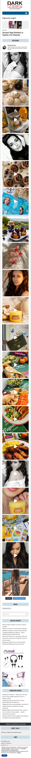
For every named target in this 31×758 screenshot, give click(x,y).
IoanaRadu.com (5, 741)
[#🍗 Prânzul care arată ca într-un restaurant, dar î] (15, 446)
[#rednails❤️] (15, 256)
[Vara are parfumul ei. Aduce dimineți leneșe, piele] (15, 120)
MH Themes (23, 724)
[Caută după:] (15, 614)
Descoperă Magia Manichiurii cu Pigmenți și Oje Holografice (12, 33)
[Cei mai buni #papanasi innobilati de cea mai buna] (15, 228)
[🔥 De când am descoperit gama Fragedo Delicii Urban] (15, 392)
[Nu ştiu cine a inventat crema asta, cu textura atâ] (15, 501)
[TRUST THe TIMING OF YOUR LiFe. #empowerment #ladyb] (15, 65)
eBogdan (4, 700)
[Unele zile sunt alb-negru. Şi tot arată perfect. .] (15, 473)
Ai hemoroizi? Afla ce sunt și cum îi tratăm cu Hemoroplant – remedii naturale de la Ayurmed (14, 712)
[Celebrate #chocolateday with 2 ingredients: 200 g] (15, 174)
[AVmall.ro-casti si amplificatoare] (13, 667)
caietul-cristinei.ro (6, 743)
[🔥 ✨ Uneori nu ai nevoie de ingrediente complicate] (15, 365)
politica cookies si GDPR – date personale (13, 749)
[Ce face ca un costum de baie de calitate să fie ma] (15, 582)
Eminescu (5, 716)
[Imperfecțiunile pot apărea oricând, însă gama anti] (15, 201)
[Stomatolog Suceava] (13, 685)
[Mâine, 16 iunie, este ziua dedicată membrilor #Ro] (15, 337)
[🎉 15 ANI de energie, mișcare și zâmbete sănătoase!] (15, 528)
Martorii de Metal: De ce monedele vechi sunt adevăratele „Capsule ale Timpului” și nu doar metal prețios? (14, 638)
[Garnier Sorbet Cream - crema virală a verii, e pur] (15, 310)
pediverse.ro (4, 745)
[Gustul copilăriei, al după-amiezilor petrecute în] (15, 92)
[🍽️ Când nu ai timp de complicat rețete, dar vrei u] (15, 419)
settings (19, 752)
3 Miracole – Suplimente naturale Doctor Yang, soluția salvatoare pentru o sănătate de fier (14, 696)
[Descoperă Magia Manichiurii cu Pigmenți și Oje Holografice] (15, 27)
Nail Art (4, 30)
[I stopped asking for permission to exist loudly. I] (15, 555)
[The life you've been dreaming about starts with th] (15, 147)
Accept (4, 755)
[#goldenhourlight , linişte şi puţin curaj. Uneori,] (15, 283)
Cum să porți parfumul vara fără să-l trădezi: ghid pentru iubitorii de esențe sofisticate (15, 706)
